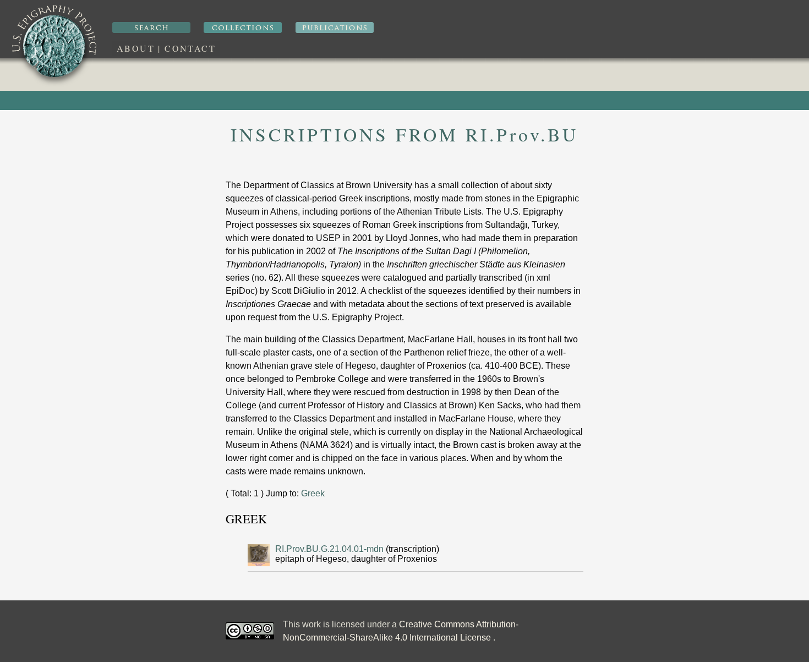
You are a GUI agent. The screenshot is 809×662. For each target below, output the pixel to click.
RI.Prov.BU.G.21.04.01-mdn (330, 549)
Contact (190, 48)
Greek (313, 493)
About (136, 48)
